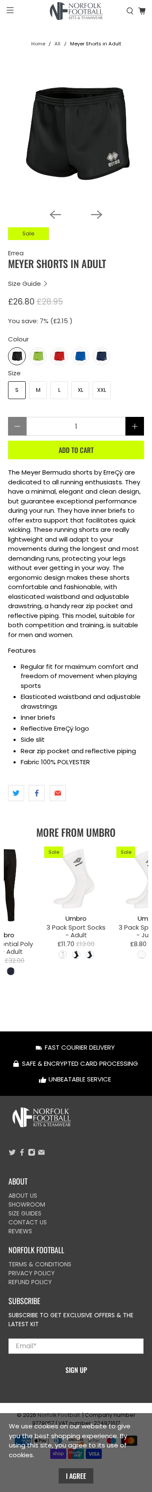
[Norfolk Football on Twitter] (12, 1154)
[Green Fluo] (38, 356)
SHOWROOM (26, 1204)
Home (38, 44)
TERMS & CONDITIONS (39, 1264)
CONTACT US (27, 1222)
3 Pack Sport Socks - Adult (76, 931)
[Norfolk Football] (76, 11)
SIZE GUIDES (24, 1213)
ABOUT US (22, 1195)
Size (14, 373)
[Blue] (80, 356)
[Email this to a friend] (58, 793)
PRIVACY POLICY (31, 1273)
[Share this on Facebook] (37, 793)
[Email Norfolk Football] (41, 1154)
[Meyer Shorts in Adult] (76, 133)
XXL (101, 390)
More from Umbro (76, 832)
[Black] (17, 356)
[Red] (59, 356)
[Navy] (101, 356)
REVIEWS (20, 1231)
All (57, 44)
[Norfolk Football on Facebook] (22, 1154)
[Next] (96, 214)
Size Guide (25, 283)
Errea (16, 253)
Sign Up (76, 1370)
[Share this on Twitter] (16, 793)
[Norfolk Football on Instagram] (31, 1154)
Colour (18, 339)
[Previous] (55, 214)
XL (80, 390)
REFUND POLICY (30, 1282)
